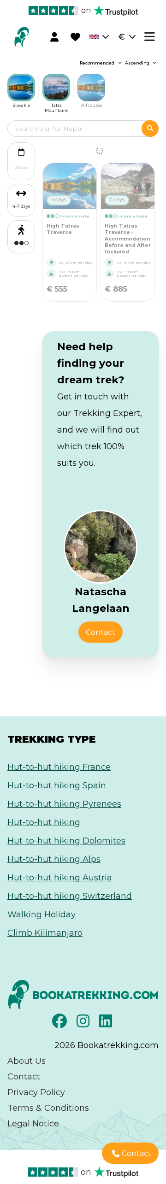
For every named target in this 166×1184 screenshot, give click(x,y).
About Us (26, 1061)
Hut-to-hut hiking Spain (56, 785)
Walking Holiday (41, 914)
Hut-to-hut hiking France (59, 767)
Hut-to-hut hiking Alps (54, 859)
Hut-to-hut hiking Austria (59, 878)
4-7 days (21, 206)
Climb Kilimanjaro (45, 933)
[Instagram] (84, 1023)
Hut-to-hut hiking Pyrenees (64, 804)
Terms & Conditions (48, 1108)
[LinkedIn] (106, 1023)
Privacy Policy (36, 1092)
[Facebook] (60, 1023)
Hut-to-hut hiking (43, 822)
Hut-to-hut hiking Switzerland (69, 896)
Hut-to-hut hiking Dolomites (66, 841)
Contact (23, 1077)
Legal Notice (33, 1124)
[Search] (150, 128)
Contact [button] (100, 632)
